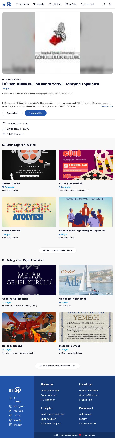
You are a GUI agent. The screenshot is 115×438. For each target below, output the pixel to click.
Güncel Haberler (50, 390)
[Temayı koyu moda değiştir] (110, 4)
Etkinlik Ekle (85, 399)
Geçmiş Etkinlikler (89, 395)
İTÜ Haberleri (48, 399)
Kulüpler (73, 4)
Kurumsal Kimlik (87, 423)
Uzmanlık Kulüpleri (51, 423)
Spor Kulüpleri (48, 419)
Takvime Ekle (35, 113)
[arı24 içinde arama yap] (104, 4)
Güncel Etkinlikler (88, 390)
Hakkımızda (85, 414)
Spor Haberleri (49, 395)
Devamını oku (107, 106)
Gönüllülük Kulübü (11, 79)
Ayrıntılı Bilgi (12, 113)
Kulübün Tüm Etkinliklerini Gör (57, 250)
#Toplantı (7, 88)
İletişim (83, 419)
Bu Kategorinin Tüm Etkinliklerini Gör (57, 365)
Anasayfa (24, 4)
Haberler (41, 4)
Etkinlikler (57, 4)
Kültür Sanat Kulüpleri (52, 414)
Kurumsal (89, 4)
